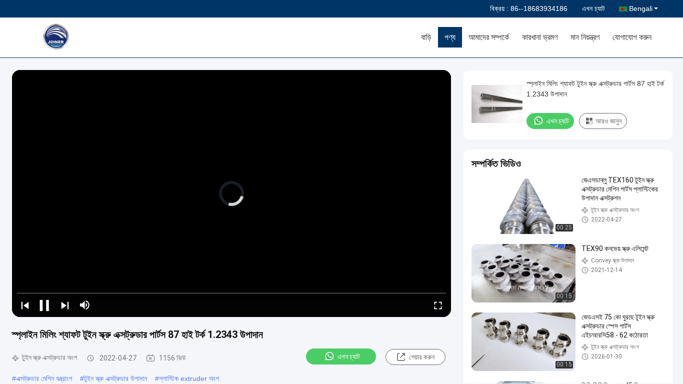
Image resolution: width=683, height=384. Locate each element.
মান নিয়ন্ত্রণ (585, 37)
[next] (65, 305)
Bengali (640, 8)
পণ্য (450, 37)
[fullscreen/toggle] (438, 305)
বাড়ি (426, 37)
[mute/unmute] (85, 305)
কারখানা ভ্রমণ (540, 37)
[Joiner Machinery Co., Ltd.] (82, 38)
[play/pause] (45, 305)
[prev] (25, 305)
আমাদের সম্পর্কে (488, 37)
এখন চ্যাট (593, 8)
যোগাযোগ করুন (632, 37)
